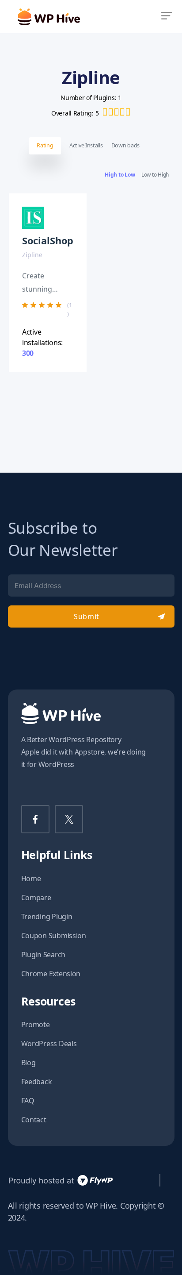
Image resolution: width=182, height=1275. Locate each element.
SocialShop (47, 240)
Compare (36, 897)
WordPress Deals (49, 1043)
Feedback (36, 1081)
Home (31, 878)
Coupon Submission (53, 935)
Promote (35, 1024)
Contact (33, 1120)
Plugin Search (43, 954)
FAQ (27, 1101)
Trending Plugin (46, 916)
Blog (28, 1062)
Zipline (32, 254)
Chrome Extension (51, 973)
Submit (86, 616)
